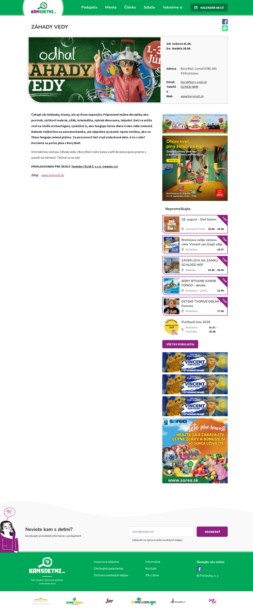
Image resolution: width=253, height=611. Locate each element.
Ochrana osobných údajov (111, 575)
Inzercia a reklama (106, 562)
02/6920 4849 (189, 87)
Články (130, 7)
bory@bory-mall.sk (194, 82)
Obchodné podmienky (108, 568)
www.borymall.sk (192, 96)
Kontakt (151, 568)
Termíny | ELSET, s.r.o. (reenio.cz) (94, 166)
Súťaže (149, 7)
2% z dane (152, 575)
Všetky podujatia (180, 344)
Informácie (152, 562)
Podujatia (89, 7)
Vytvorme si (172, 7)
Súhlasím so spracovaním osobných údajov (157, 540)
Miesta (110, 7)
